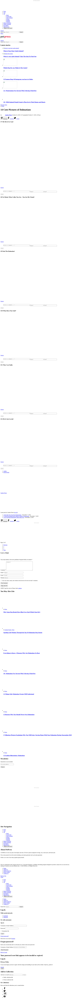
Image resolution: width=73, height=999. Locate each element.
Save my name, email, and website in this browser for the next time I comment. (20, 580)
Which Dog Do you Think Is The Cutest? (15, 68)
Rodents (8, 21)
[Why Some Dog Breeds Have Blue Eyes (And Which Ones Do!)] (37, 601)
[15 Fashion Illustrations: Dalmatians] (37, 744)
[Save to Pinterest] (5, 993)
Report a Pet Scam (8, 28)
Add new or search (5, 974)
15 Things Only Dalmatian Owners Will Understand (18, 694)
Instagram (5, 917)
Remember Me (5, 931)
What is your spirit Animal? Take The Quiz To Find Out (19, 56)
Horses (7, 19)
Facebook (5, 915)
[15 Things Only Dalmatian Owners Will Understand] (37, 683)
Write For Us (6, 26)
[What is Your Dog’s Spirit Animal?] (37, 48)
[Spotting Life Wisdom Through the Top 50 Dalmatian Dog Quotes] (37, 621)
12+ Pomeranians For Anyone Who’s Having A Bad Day (20, 90)
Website (2, 577)
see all (15, 512)
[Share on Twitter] (4, 991)
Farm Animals (9, 17)
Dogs (4, 11)
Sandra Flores (4, 493)
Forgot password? (5, 936)
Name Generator (7, 24)
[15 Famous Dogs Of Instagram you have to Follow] (37, 73)
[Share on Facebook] (4, 989)
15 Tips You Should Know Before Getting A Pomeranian (16, 516)
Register (13, 938)
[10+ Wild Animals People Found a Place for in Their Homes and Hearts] (37, 96)
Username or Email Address (7, 925)
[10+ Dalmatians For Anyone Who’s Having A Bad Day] (37, 662)
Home (4, 868)
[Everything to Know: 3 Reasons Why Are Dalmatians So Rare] (37, 642)
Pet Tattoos (5, 25)
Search (21, 32)
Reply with (4, 585)
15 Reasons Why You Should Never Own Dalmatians (18, 714)
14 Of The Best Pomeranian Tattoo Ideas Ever (13, 517)
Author (5, 471)
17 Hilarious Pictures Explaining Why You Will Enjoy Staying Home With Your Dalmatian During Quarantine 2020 (37, 735)
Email (2, 575)
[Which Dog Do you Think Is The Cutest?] (37, 62)
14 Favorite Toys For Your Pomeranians (12, 514)
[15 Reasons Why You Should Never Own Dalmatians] (37, 703)
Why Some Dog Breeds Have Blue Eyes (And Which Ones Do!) (21, 612)
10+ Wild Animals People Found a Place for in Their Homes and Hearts (24, 102)
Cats (4, 12)
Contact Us (5, 873)
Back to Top (3, 876)
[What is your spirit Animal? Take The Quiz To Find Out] (37, 53)
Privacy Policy (6, 872)
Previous (2, 104)
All (4, 14)
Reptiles (8, 20)
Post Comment (4, 583)
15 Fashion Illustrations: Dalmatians (14, 755)
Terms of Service (7, 871)
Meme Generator (7, 23)
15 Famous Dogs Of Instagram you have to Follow (18, 79)
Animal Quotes (7, 629)
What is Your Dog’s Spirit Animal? (13, 51)
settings (20, 588)
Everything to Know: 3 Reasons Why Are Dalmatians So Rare (21, 653)
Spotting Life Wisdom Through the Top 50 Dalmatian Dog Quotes (22, 632)
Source (2, 187)
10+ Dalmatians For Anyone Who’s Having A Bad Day (19, 673)
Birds (7, 15)
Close (2, 877)
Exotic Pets (8, 16)
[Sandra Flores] (9, 491)
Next (6, 104)
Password (3, 928)
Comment (3, 570)
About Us (5, 869)
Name (2, 572)
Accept (2, 967)
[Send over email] (4, 997)
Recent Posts (6, 472)
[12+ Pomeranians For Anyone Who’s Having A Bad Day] (37, 85)
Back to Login (4, 952)
